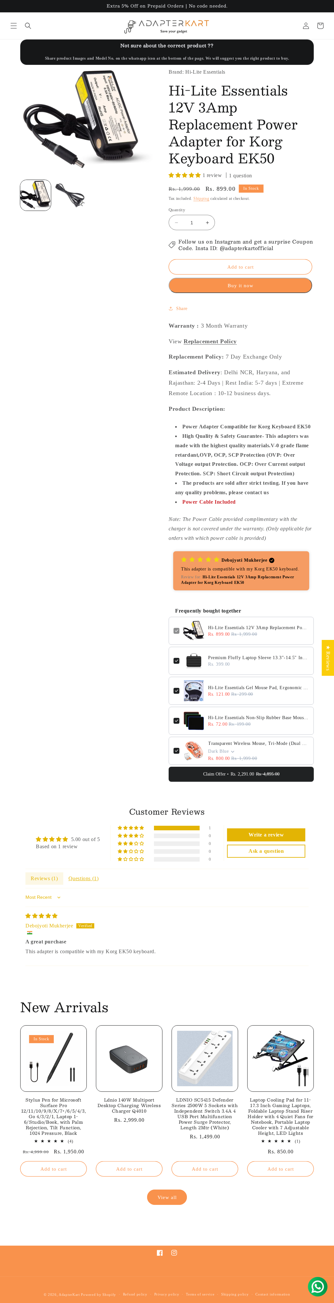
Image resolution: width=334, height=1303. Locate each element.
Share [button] (182, 308)
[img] (41, 916)
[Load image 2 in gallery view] (69, 195)
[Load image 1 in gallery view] (35, 195)
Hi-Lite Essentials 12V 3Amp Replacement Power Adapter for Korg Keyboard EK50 (258, 627)
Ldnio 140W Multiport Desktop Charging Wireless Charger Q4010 (129, 1105)
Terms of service (200, 1294)
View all (167, 1197)
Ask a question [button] (266, 851)
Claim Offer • (241, 774)
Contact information (272, 1294)
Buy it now (240, 285)
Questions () (83, 878)
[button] (14, 26)
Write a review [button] (266, 834)
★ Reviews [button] (328, 657)
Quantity (177, 209)
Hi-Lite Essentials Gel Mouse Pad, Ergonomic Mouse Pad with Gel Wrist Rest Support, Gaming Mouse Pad (258, 687)
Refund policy (135, 1294)
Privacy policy (166, 1294)
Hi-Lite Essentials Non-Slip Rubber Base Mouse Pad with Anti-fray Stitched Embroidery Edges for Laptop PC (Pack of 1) (258, 717)
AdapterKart (69, 1294)
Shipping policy (235, 1294)
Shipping (201, 198)
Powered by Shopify (98, 1294)
